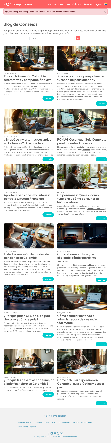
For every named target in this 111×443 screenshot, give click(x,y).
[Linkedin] (52, 434)
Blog (47, 422)
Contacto (38, 422)
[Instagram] (58, 434)
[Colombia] (106, 2)
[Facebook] (49, 434)
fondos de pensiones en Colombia (35, 261)
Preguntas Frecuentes (61, 422)
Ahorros (52, 4)
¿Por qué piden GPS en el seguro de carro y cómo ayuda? (27, 317)
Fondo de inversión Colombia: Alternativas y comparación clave (27, 78)
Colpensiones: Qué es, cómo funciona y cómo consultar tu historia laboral (78, 198)
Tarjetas (88, 4)
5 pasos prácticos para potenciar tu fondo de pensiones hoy (80, 78)
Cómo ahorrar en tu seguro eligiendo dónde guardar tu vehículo (76, 257)
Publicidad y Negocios (27, 426)
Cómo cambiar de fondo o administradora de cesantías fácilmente (77, 319)
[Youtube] (55, 434)
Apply (78, 38)
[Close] (104, 12)
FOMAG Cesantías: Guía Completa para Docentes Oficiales (81, 141)
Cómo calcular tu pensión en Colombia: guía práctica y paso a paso (80, 383)
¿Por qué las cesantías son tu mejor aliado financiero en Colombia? (29, 381)
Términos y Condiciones (82, 422)
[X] (61, 434)
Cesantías (15, 147)
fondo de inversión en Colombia (17, 89)
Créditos (76, 4)
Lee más (49, 98)
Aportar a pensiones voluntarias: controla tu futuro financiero (27, 196)
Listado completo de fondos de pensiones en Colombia (26, 255)
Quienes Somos (24, 422)
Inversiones (64, 4)
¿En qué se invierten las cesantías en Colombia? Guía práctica (27, 141)
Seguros (98, 4)
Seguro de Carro (89, 275)
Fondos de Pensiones (95, 208)
